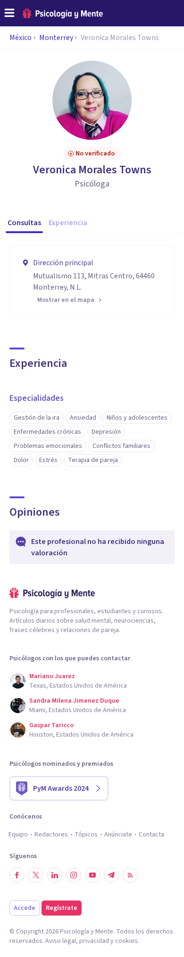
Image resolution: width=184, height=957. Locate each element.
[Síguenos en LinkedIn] (54, 875)
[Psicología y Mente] (63, 13)
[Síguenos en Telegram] (111, 875)
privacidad (94, 941)
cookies (126, 941)
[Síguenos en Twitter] (35, 875)
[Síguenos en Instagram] (73, 875)
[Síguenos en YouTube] (92, 875)
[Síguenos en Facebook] (17, 875)
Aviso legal (60, 941)
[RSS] (130, 875)
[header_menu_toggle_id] (9, 13)
